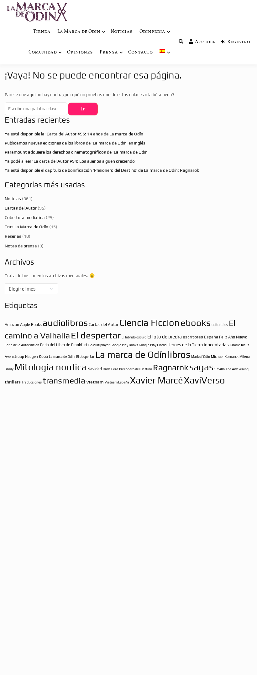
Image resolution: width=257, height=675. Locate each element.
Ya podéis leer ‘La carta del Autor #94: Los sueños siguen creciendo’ (70, 161)
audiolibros (65, 322)
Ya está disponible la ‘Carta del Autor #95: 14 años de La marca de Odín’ (74, 133)
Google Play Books (124, 345)
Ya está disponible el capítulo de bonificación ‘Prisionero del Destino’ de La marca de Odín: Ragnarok (102, 170)
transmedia (64, 380)
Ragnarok (170, 367)
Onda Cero (110, 369)
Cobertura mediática (25, 217)
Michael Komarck (225, 356)
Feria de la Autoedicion (22, 345)
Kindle (235, 345)
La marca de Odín (131, 354)
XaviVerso (204, 380)
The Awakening (237, 369)
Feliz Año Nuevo (233, 337)
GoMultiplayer (99, 345)
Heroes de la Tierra (185, 344)
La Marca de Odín (78, 31)
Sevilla (219, 369)
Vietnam (95, 381)
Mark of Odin (200, 356)
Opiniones (80, 52)
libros (179, 354)
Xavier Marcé (156, 380)
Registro (238, 42)
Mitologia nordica (50, 367)
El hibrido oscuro (134, 337)
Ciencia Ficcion (149, 322)
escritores (193, 336)
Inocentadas (216, 344)
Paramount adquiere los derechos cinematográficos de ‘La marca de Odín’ (77, 152)
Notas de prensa (21, 245)
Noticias (122, 31)
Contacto (140, 52)
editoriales (220, 325)
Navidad (94, 369)
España (211, 336)
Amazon (12, 324)
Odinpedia (152, 31)
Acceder (205, 42)
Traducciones (32, 382)
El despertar (96, 335)
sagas (201, 367)
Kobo (43, 356)
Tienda (41, 31)
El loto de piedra (164, 336)
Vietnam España (117, 382)
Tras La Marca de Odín (26, 226)
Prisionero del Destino (135, 369)
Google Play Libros (152, 345)
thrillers (13, 381)
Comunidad (43, 52)
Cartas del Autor (21, 208)
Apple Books (31, 324)
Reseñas (13, 236)
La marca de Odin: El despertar (71, 356)
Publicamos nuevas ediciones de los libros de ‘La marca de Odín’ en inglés (75, 142)
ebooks (196, 322)
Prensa (109, 52)
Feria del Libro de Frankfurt (63, 345)
